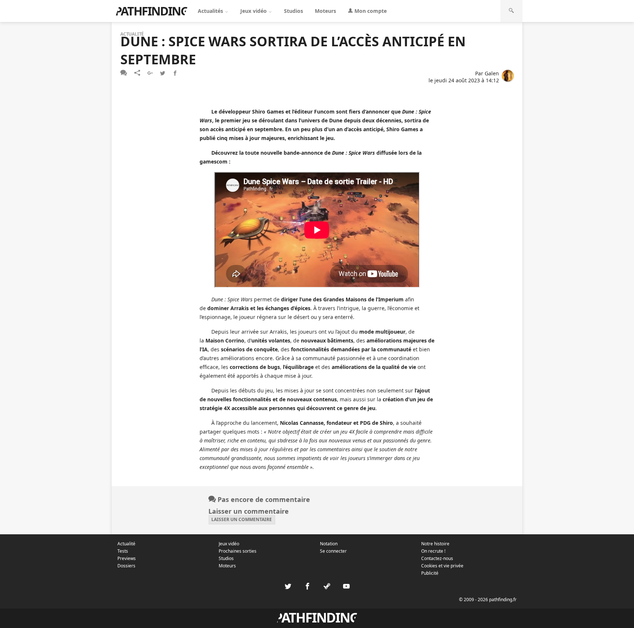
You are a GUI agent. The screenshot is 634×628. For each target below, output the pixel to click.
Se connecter (333, 551)
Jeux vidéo (254, 10)
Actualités (211, 10)
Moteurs (325, 10)
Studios (293, 10)
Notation (329, 544)
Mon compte (370, 10)
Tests (122, 551)
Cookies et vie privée (442, 566)
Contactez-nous (437, 558)
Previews (126, 558)
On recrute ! (433, 551)
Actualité (126, 544)
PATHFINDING (151, 11)
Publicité (429, 573)
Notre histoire (435, 544)
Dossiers (126, 566)
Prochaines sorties (237, 551)
